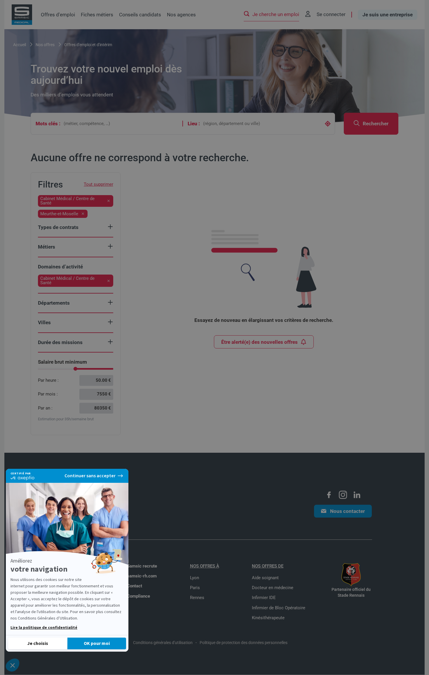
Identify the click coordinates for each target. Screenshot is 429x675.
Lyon (194, 577)
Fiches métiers (97, 15)
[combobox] (121, 123)
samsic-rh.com (142, 576)
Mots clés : (48, 123)
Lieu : (194, 123)
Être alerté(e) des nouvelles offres (259, 342)
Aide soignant (265, 577)
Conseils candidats (140, 15)
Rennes (197, 597)
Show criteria (110, 227)
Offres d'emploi (58, 15)
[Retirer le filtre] (108, 201)
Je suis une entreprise (387, 15)
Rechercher (375, 123)
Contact (134, 586)
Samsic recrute (142, 566)
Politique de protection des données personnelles (243, 642)
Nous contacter (347, 511)
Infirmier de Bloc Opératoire (278, 607)
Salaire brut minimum (62, 362)
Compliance (138, 596)
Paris (195, 587)
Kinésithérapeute (268, 617)
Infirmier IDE (264, 597)
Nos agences (181, 15)
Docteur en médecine (272, 587)
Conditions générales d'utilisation (163, 642)
